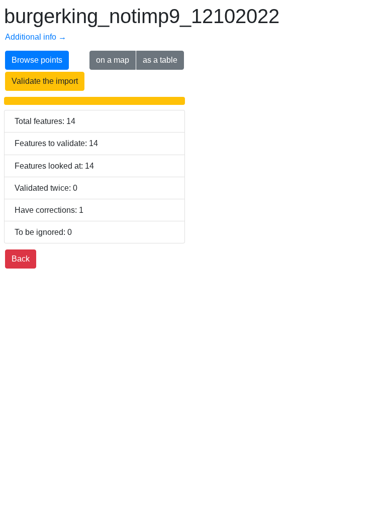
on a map (112, 60)
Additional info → (35, 37)
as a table (160, 60)
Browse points (37, 60)
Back (21, 258)
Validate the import (45, 81)
